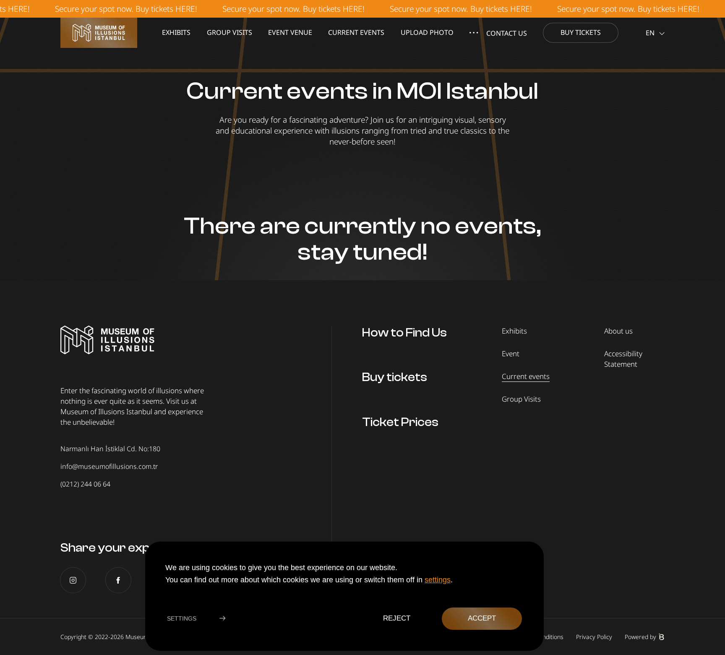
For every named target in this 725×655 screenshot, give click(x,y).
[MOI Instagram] (73, 580)
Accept (482, 618)
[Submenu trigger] (473, 32)
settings (438, 579)
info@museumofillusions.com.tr (109, 466)
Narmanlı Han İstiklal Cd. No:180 (110, 448)
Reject (396, 618)
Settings (181, 618)
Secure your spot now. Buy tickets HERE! (111, 8)
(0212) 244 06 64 (85, 484)
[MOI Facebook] (118, 580)
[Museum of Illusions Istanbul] (98, 33)
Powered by (640, 636)
